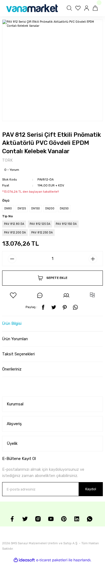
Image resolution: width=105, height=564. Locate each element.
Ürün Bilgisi (12, 323)
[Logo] (32, 8)
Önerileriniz (12, 369)
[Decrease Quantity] (12, 259)
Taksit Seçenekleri (18, 354)
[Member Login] (87, 8)
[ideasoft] (24, 560)
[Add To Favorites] (13, 295)
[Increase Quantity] (93, 259)
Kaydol (90, 489)
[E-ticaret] (52, 560)
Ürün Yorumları (15, 339)
